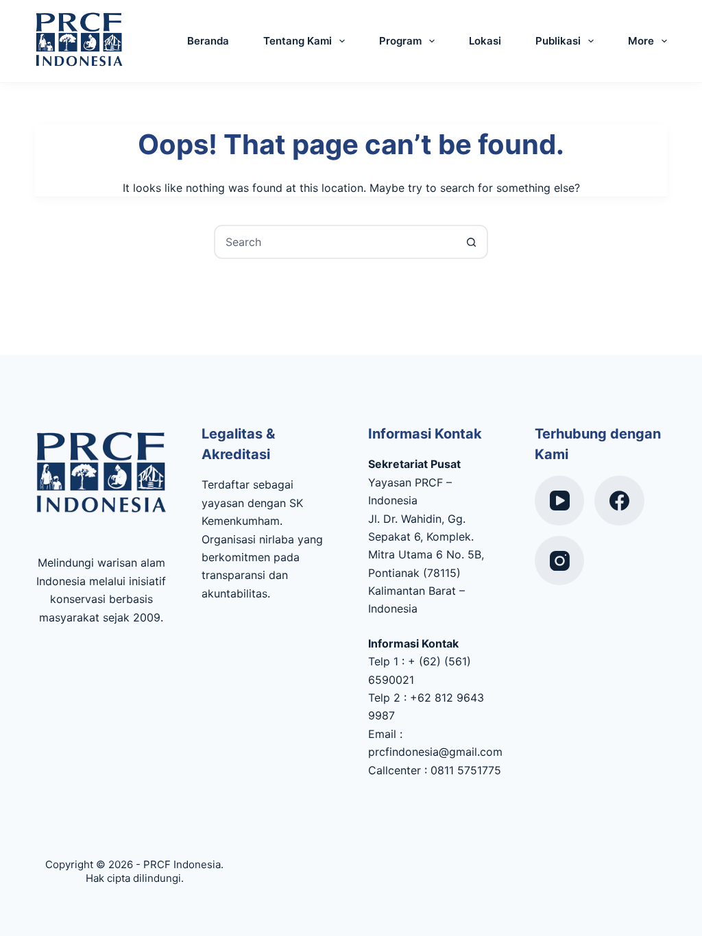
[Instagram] (560, 561)
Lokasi (485, 40)
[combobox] (335, 242)
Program (400, 40)
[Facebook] (619, 501)
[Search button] (471, 242)
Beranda (208, 40)
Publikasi (558, 40)
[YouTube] (560, 501)
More (641, 40)
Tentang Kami (297, 40)
